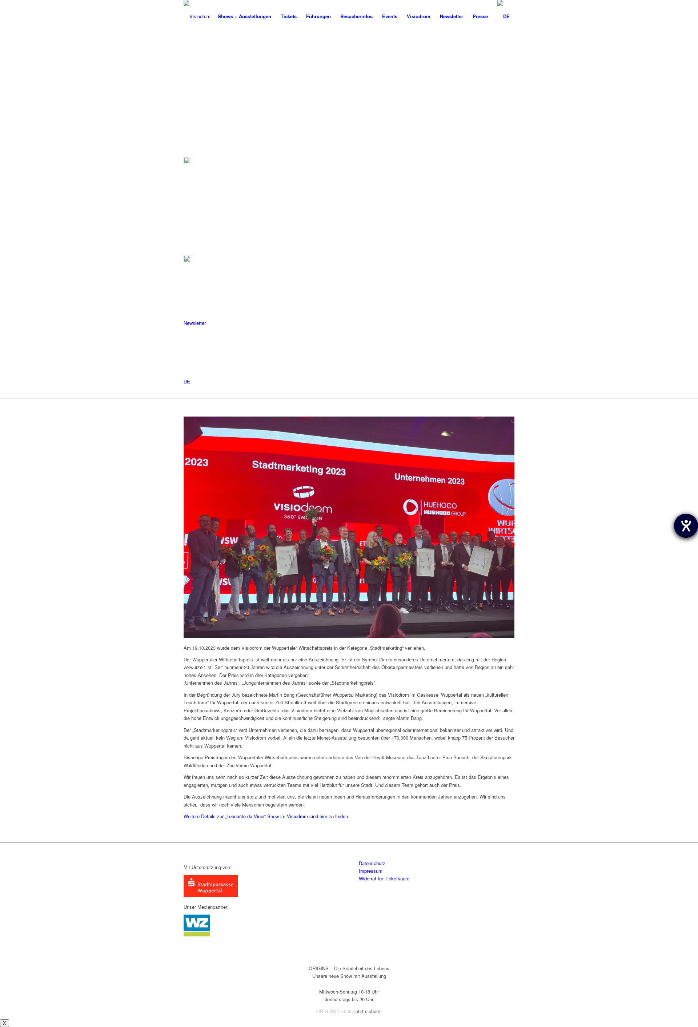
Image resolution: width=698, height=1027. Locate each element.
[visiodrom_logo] (197, 16)
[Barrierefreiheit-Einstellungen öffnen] (686, 526)
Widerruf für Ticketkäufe (384, 878)
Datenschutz (372, 863)
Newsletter (195, 322)
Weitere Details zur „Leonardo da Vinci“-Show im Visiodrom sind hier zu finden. (266, 816)
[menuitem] (244, 16)
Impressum (370, 870)
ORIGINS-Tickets (334, 1011)
